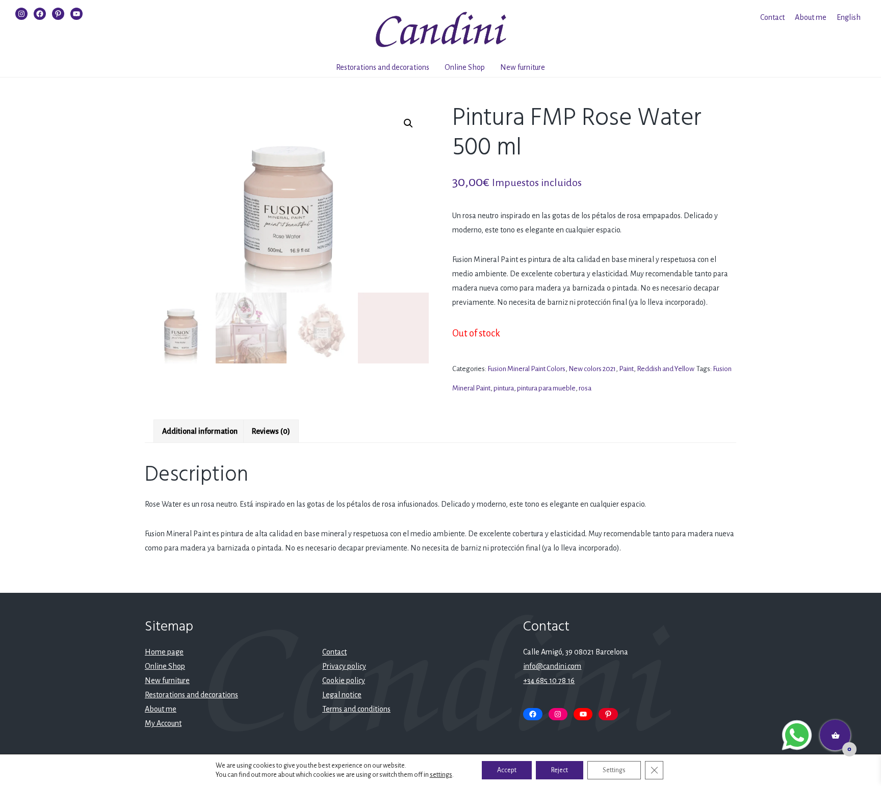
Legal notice (341, 695)
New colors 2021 (592, 369)
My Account (163, 723)
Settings (614, 770)
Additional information (200, 431)
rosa (585, 388)
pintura (504, 388)
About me (810, 17)
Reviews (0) (271, 431)
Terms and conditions (356, 709)
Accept (506, 770)
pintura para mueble (546, 388)
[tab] (199, 431)
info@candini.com (552, 666)
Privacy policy (344, 666)
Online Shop (465, 67)
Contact (772, 17)
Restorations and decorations (382, 67)
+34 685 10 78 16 (549, 680)
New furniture (522, 67)
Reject (559, 770)
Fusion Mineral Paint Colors (526, 369)
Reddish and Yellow (665, 369)
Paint (626, 369)
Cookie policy (343, 680)
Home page (164, 652)
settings (441, 774)
